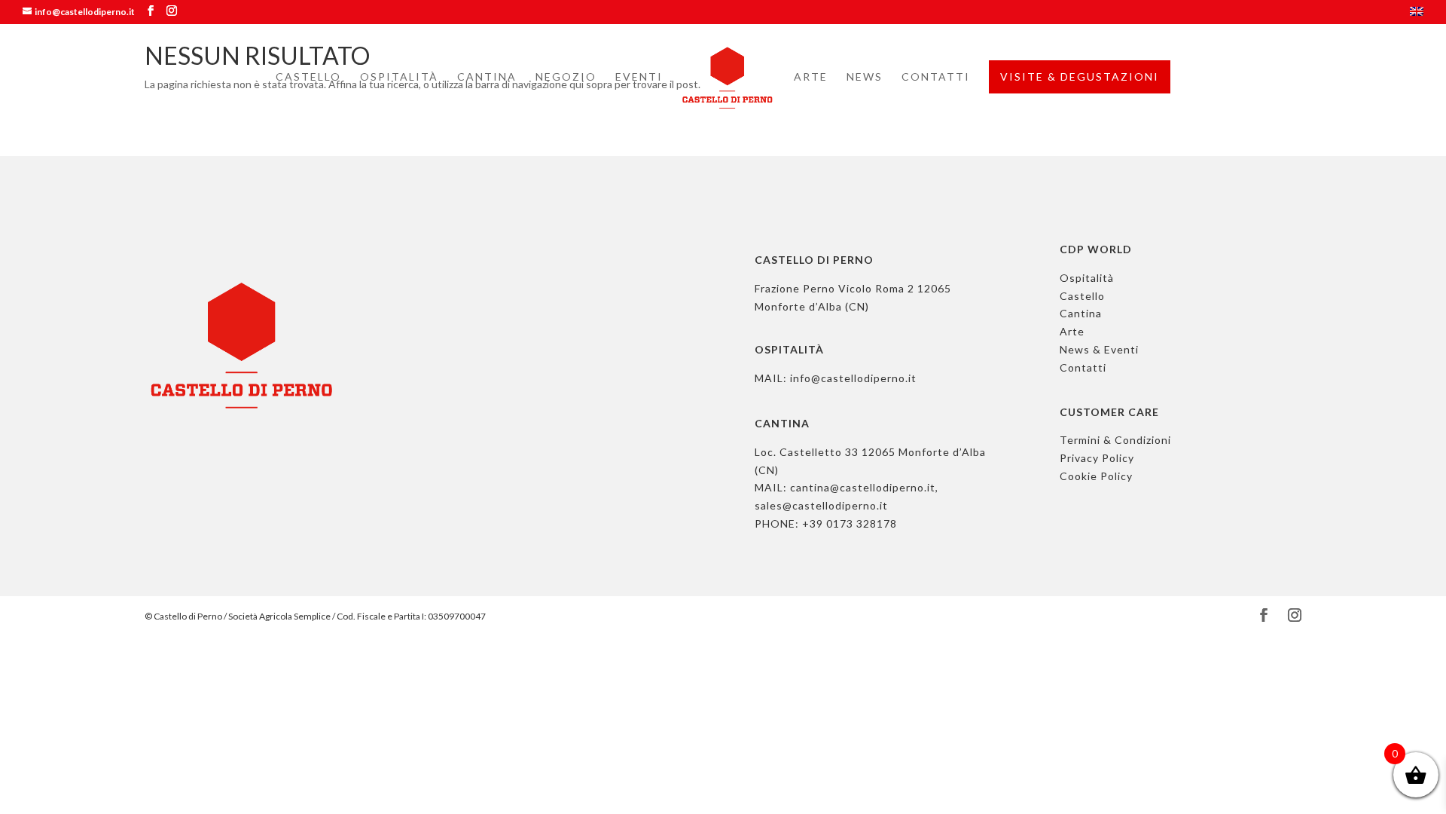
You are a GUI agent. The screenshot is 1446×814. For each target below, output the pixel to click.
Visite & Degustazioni (1079, 76)
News (865, 77)
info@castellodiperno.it (853, 378)
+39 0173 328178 (849, 523)
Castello (308, 77)
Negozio (565, 77)
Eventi (639, 77)
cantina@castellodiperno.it (862, 487)
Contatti (935, 77)
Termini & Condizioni (1115, 439)
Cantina (487, 77)
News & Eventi (1099, 349)
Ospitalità (399, 77)
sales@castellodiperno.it (821, 505)
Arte (811, 77)
